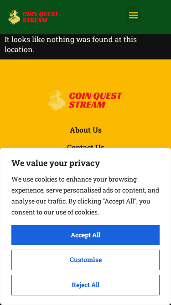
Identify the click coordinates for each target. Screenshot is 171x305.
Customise (86, 259)
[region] (85, 226)
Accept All (85, 234)
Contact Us (85, 147)
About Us (86, 129)
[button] (133, 14)
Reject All (85, 284)
